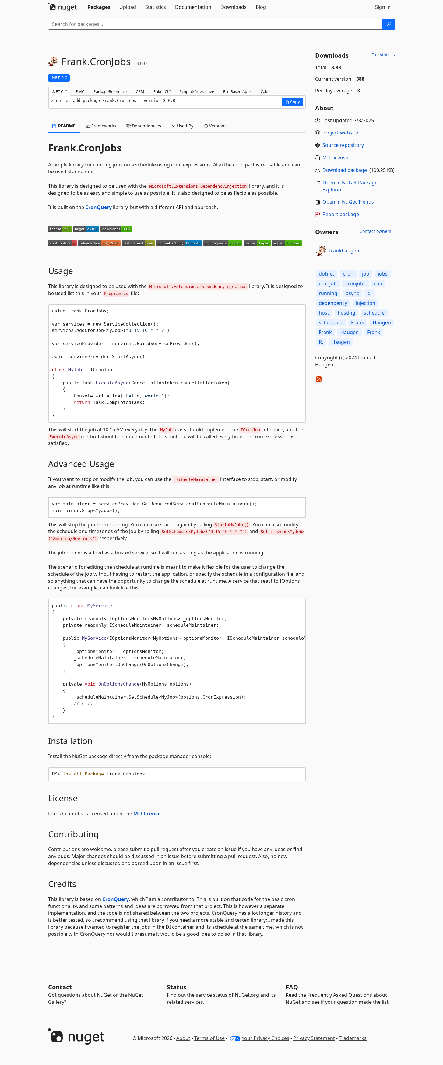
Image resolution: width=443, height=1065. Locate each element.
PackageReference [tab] (110, 91)
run (378, 283)
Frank (357, 322)
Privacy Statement (314, 1038)
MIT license (146, 813)
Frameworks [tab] (103, 126)
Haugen (382, 322)
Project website (340, 132)
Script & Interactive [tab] (197, 91)
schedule (374, 312)
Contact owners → (375, 234)
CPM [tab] (140, 91)
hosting (346, 312)
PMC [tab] (80, 91)
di (369, 293)
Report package (340, 214)
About (183, 1038)
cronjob (328, 283)
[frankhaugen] (321, 250)
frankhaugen (344, 250)
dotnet (326, 273)
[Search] (388, 24)
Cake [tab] (265, 91)
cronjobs (355, 283)
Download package (344, 170)
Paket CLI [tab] (162, 91)
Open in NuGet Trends (348, 201)
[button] (292, 102)
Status (176, 987)
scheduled (331, 322)
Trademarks (353, 1038)
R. (321, 342)
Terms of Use (209, 1038)
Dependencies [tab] (146, 126)
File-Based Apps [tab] (237, 91)
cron (348, 273)
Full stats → (383, 55)
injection (365, 303)
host (324, 312)
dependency (333, 303)
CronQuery (98, 207)
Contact (60, 987)
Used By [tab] (184, 126)
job (365, 273)
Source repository (343, 145)
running (328, 293)
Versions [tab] (217, 126)
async (352, 293)
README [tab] (66, 126)
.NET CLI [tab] (59, 91)
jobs (383, 273)
